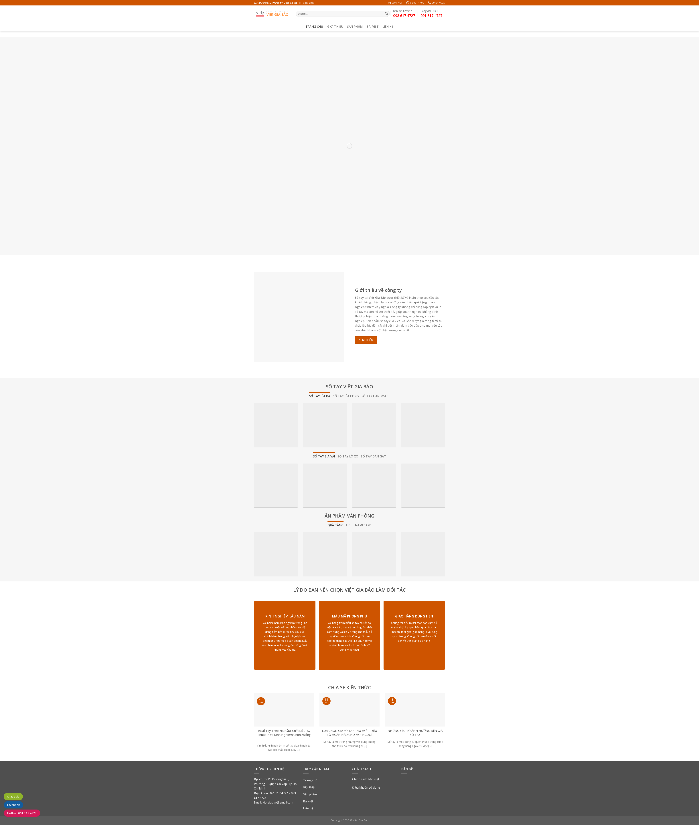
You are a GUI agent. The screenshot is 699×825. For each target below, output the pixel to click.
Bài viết (373, 27)
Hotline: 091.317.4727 (22, 813)
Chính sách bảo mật (365, 779)
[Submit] (386, 14)
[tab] (319, 396)
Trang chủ (314, 27)
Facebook (13, 805)
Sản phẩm (355, 27)
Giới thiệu (335, 27)
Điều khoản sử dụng (366, 787)
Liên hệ (388, 27)
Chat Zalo (13, 796)
